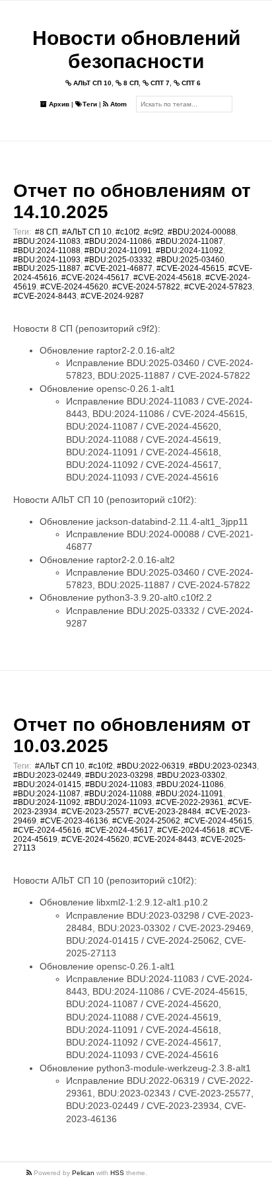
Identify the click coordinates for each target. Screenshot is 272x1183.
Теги (90, 104)
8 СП (130, 83)
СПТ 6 (190, 83)
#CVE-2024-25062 (146, 820)
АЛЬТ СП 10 (91, 83)
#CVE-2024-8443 (45, 296)
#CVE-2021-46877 (119, 268)
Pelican (83, 1172)
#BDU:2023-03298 (119, 775)
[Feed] (30, 1172)
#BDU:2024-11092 (189, 250)
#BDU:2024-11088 (47, 250)
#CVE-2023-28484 (167, 811)
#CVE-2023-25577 (95, 811)
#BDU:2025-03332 (119, 259)
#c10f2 (128, 232)
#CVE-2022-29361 (190, 802)
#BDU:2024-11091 (118, 250)
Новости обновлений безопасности (136, 49)
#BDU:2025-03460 (190, 259)
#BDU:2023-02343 (223, 766)
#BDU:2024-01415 (47, 784)
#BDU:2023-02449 (47, 775)
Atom (117, 104)
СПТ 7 (159, 83)
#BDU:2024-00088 (202, 232)
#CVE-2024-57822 (146, 286)
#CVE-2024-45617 (95, 277)
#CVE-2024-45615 (190, 268)
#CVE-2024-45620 (74, 286)
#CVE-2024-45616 (47, 830)
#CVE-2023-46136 (74, 820)
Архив (58, 104)
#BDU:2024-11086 (118, 241)
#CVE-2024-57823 (218, 286)
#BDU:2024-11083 (47, 241)
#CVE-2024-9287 (112, 296)
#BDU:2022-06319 (151, 766)
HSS (117, 1172)
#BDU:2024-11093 (47, 259)
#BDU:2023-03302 (191, 775)
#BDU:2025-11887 (47, 268)
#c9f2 (154, 232)
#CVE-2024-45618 (167, 277)
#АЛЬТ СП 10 (87, 232)
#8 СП (46, 232)
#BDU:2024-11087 (189, 241)
